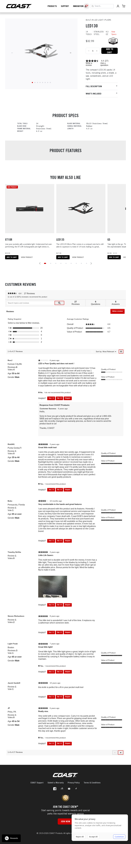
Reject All (80, 836)
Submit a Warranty (56, 782)
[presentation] (53, 587)
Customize (119, 836)
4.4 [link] (102, 61)
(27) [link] (106, 61)
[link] (92, 61)
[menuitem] (108, 351)
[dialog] (100, 827)
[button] (40, 263)
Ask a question (104, 64)
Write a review (89, 64)
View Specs (113, 33)
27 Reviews (30, 293)
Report (67, 398)
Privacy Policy (74, 782)
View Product (27, 257)
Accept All (93, 836)
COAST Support (36, 782)
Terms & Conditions (92, 782)
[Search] (92, 6)
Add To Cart (109, 51)
